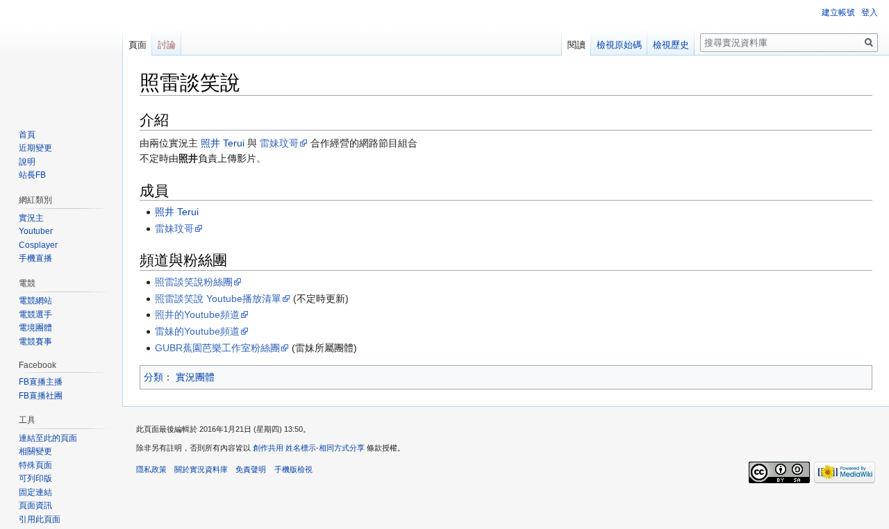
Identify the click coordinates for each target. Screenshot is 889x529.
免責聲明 (250, 469)
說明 (27, 162)
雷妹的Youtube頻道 (197, 331)
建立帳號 (838, 12)
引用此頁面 (39, 519)
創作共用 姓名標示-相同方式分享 (309, 448)
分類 (153, 377)
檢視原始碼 (619, 45)
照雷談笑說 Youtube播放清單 (218, 298)
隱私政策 (151, 469)
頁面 (137, 45)
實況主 (31, 218)
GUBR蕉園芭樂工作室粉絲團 (217, 347)
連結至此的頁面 (48, 438)
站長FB (32, 175)
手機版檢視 (293, 469)
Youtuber (36, 231)
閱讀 (576, 45)
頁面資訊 (35, 505)
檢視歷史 (671, 45)
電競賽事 (35, 341)
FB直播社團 (41, 396)
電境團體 (35, 328)
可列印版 (35, 478)
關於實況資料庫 (201, 469)
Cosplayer (38, 245)
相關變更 (35, 451)
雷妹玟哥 (279, 143)
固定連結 (35, 492)
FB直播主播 (41, 382)
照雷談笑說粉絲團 (194, 281)
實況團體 (195, 377)
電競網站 (35, 300)
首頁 (27, 135)
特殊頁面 (35, 465)
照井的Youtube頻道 (197, 314)
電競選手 (35, 314)
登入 (869, 12)
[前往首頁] (61, 55)
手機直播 (35, 258)
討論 (167, 45)
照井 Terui (222, 143)
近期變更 (35, 148)
